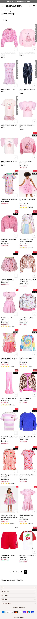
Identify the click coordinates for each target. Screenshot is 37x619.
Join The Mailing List (7, 603)
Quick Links (4, 595)
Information (4, 599)
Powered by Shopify (18, 617)
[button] (34, 6)
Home (3, 11)
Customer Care (5, 591)
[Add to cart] (16, 49)
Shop (3, 587)
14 (21, 572)
